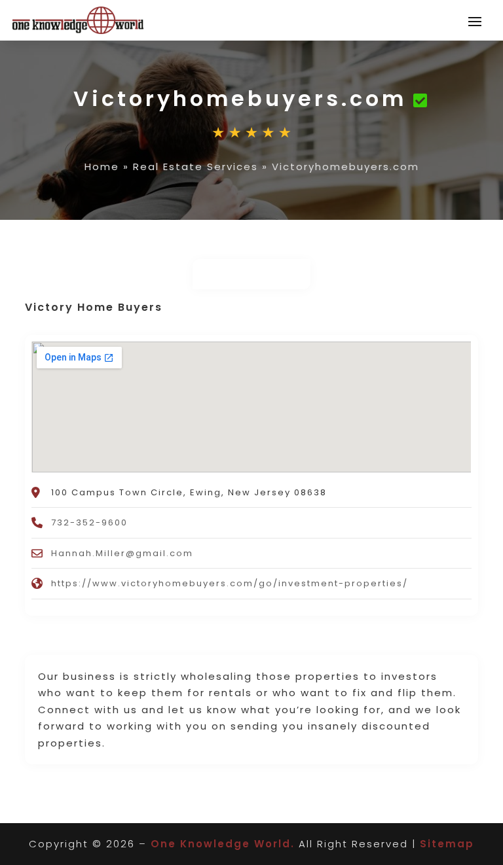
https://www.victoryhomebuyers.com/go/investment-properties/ (229, 583)
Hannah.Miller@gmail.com (122, 553)
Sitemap (447, 844)
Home (101, 166)
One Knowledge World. (223, 844)
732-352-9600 (89, 522)
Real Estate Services (195, 166)
